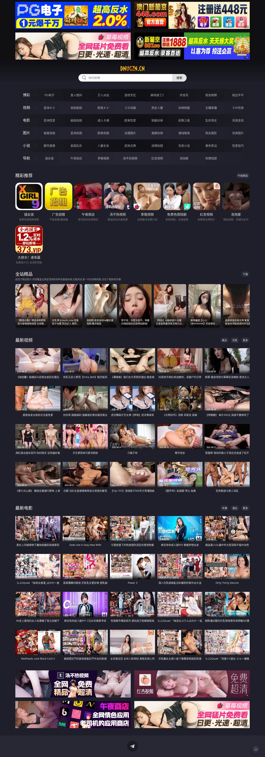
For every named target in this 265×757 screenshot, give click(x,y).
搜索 (179, 78)
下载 (245, 274)
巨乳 (234, 340)
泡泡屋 (184, 158)
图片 (26, 132)
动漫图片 (130, 133)
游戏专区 (130, 95)
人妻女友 (103, 146)
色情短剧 (211, 158)
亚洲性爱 (49, 120)
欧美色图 (103, 133)
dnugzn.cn (132, 68)
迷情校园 (157, 146)
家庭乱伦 (76, 146)
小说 (26, 145)
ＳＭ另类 (238, 108)
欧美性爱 (130, 120)
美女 (224, 340)
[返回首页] (255, 749)
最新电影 (24, 508)
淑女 (234, 508)
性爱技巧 (238, 146)
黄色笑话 (211, 146)
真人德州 (76, 95)
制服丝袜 (157, 120)
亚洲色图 (76, 133)
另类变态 (238, 120)
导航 (26, 158)
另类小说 (184, 146)
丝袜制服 (184, 108)
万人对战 (103, 95)
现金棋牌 (211, 95)
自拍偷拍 (76, 108)
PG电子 (49, 95)
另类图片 (238, 133)
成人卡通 (103, 120)
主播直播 (211, 108)
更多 (245, 340)
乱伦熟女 (211, 120)
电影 (26, 120)
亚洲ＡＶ (49, 108)
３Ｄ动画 (130, 108)
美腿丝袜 (157, 133)
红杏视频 (157, 158)
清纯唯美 (184, 133)
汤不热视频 (130, 158)
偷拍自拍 (76, 120)
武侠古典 (130, 146)
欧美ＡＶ (103, 108)
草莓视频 (103, 158)
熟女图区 (211, 133)
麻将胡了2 (157, 95)
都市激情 (49, 146)
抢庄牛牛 (238, 95)
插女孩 (49, 158)
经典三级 (184, 120)
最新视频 (24, 340)
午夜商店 (76, 158)
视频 (26, 107)
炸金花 (184, 95)
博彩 (26, 95)
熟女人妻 (157, 108)
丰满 (224, 508)
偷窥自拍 (49, 133)
